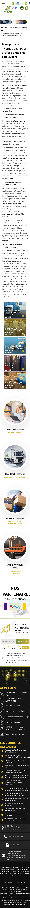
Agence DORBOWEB (24, 900)
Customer (15, 429)
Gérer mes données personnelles (19, 895)
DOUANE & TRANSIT (15, 433)
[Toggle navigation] (27, 14)
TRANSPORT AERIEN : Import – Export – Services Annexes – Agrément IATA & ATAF (14, 871)
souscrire (22, 641)
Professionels (16, 649)
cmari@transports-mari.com (19, 855)
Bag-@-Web (22, 904)
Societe (24, 27)
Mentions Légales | (15, 889)
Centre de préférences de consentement (15, 898)
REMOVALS (15, 518)
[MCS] (15, 606)
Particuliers (6, 649)
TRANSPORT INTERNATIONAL (15, 477)
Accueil (15, 27)
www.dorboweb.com (10, 902)
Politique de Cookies (6, 893)
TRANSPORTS (15, 474)
